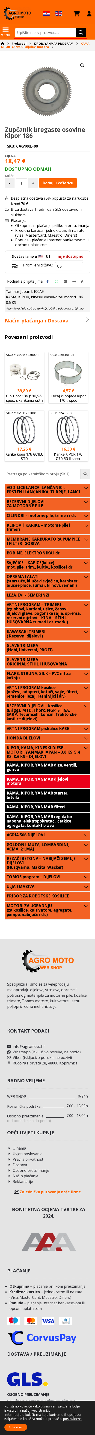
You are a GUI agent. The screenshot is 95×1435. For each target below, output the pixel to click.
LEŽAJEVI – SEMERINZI (28, 595)
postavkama (72, 1419)
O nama (19, 1148)
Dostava (20, 1164)
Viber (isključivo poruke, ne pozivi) (42, 1057)
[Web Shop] (17, 13)
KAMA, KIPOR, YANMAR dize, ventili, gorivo (42, 767)
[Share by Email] (65, 281)
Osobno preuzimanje (31, 1170)
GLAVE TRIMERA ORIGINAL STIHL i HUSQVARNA (37, 662)
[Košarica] (77, 13)
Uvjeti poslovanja (27, 1153)
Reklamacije (23, 1181)
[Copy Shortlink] (83, 281)
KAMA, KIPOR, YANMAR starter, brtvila (37, 795)
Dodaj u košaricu (58, 183)
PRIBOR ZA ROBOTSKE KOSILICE (38, 896)
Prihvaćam (16, 1427)
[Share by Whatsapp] (56, 281)
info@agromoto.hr (29, 1046)
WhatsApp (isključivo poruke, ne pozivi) (47, 1052)
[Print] (74, 281)
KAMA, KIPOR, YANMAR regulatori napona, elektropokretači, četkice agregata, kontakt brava (40, 821)
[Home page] (2, 43)
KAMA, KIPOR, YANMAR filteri (36, 807)
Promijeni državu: (38, 265)
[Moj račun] (89, 13)
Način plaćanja (25, 1175)
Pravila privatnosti (28, 1159)
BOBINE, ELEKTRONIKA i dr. (34, 553)
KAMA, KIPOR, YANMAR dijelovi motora (37, 781)
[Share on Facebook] (48, 281)
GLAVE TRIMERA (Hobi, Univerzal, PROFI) (30, 648)
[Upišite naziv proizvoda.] (80, 32)
